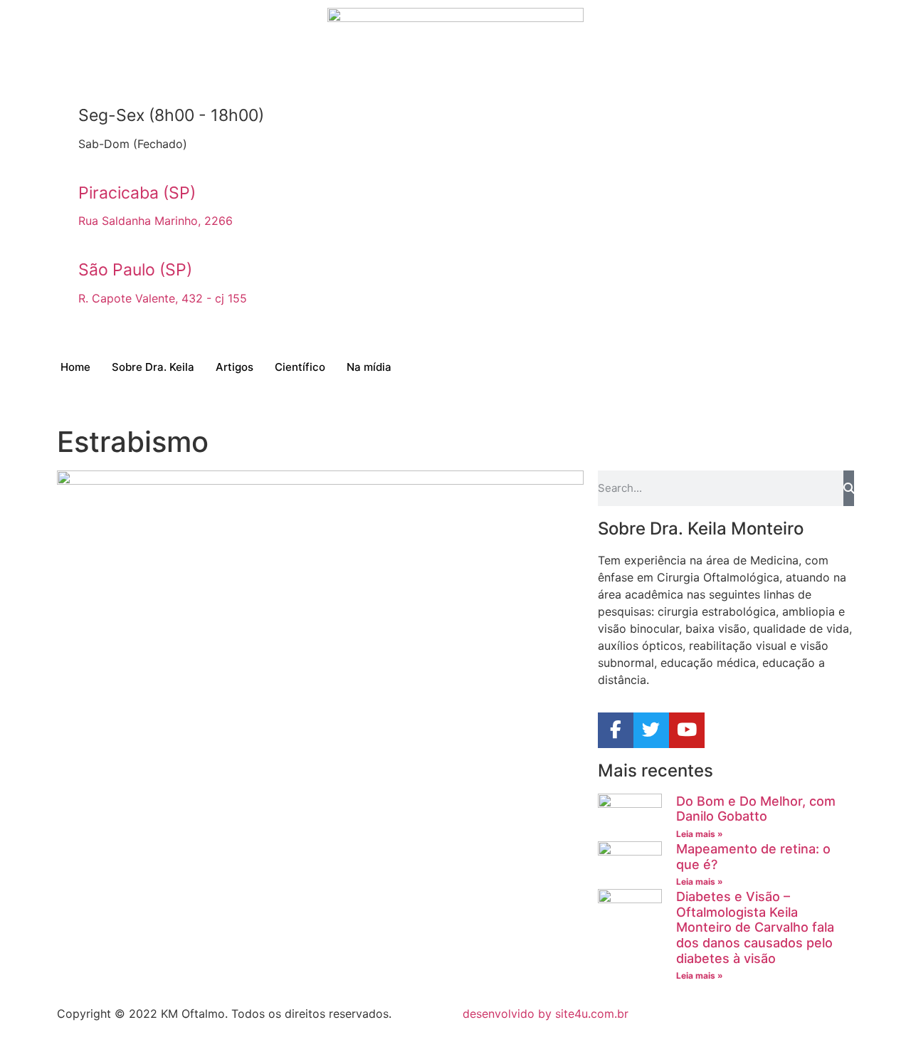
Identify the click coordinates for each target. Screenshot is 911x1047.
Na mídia (369, 367)
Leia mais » (699, 833)
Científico (300, 367)
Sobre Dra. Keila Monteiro (701, 528)
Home (75, 367)
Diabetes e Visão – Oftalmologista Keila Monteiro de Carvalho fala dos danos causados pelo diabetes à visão (755, 927)
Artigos (234, 367)
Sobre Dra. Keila (153, 367)
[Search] (848, 488)
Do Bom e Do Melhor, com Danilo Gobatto (756, 809)
